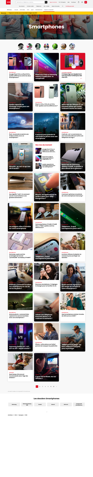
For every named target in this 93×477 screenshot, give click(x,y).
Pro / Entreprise (62, 2)
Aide (68, 2)
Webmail (82, 2)
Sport (32, 9)
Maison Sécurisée (55, 6)
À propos (21, 415)
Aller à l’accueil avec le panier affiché (78, 2)
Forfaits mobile (30, 6)
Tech (28, 9)
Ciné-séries (22, 9)
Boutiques (73, 2)
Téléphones (38, 6)
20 (53, 386)
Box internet (21, 6)
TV (62, 6)
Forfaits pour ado (70, 6)
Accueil (16, 9)
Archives (10, 415)
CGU (15, 415)
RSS (26, 415)
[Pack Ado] (72, 67)
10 (50, 386)
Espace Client (85, 2)
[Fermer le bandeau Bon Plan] (91, 13)
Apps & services (53, 2)
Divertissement (39, 9)
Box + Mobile (46, 6)
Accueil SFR (8, 2)
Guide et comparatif (48, 9)
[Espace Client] (85, 2)
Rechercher (46, 2)
